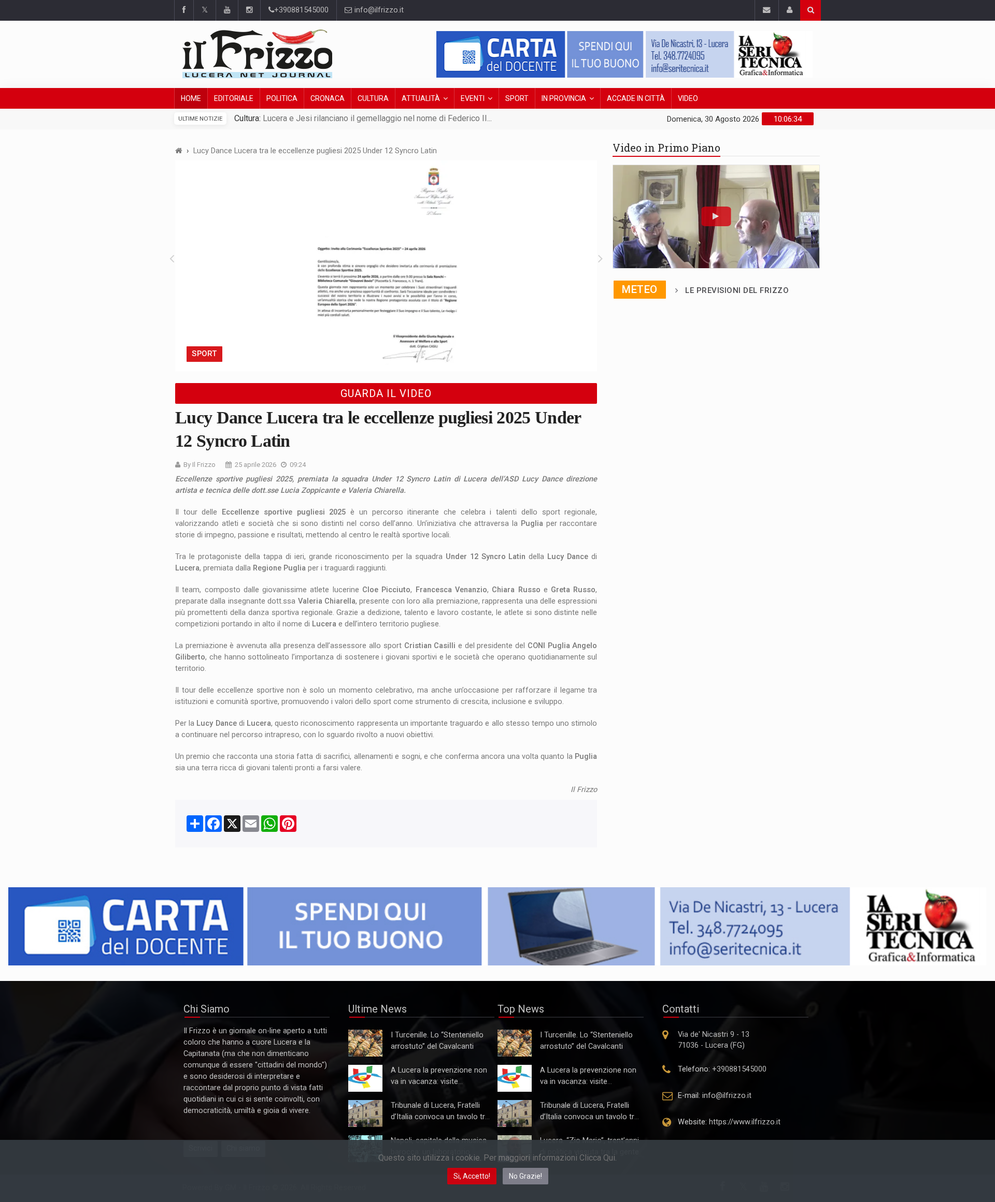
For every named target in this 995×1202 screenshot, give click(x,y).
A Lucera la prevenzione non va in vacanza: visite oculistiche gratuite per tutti (439, 1081)
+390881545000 (301, 10)
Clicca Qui (597, 1158)
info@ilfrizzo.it (378, 10)
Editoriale (233, 98)
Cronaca (327, 98)
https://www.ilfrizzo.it (744, 1122)
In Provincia (564, 98)
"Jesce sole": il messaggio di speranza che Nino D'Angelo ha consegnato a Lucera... (422, 118)
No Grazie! (525, 1176)
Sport (517, 98)
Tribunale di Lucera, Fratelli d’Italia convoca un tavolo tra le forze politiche (440, 1117)
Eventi (473, 98)
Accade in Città (636, 98)
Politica (281, 98)
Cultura (373, 98)
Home (191, 98)
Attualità (421, 98)
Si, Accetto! (471, 1176)
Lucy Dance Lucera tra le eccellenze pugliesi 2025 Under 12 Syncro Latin (315, 150)
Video (688, 98)
